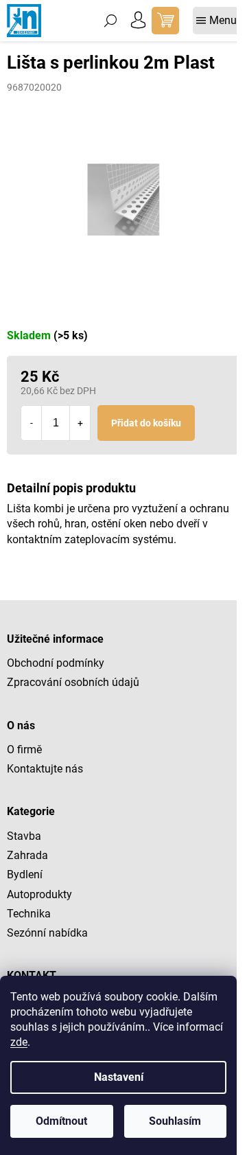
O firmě (24, 749)
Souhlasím (175, 1121)
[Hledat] (110, 20)
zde (18, 1042)
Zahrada (27, 855)
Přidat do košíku (146, 423)
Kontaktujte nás (45, 768)
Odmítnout (61, 1121)
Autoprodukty (39, 894)
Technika (29, 913)
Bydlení (25, 874)
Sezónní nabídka (47, 932)
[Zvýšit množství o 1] (79, 423)
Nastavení (118, 1077)
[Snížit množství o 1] (31, 423)
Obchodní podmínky (55, 663)
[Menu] (216, 20)
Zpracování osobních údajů (73, 682)
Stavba (24, 836)
